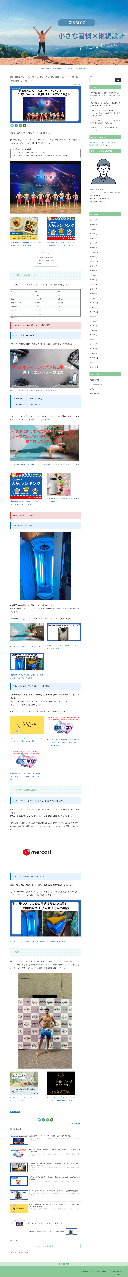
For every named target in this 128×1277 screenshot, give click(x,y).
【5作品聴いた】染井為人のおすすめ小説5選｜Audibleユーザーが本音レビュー (105, 104)
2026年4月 (93, 234)
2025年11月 (94, 257)
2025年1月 (93, 298)
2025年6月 (93, 275)
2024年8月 (93, 321)
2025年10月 (94, 261)
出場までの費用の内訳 (46, 257)
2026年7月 (93, 224)
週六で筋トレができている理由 (100, 142)
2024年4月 (93, 339)
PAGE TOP (64, 1264)
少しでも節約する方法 (46, 260)
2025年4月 (93, 284)
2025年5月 (93, 280)
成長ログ (93, 389)
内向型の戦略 (94, 380)
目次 (42, 253)
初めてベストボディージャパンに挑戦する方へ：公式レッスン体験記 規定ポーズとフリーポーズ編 (63, 743)
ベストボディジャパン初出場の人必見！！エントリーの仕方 (33, 390)
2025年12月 (94, 252)
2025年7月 (93, 270)
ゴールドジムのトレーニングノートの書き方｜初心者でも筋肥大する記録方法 (105, 121)
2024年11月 (94, 307)
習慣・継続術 (15, 1111)
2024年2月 (93, 349)
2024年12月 (94, 303)
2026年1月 (93, 247)
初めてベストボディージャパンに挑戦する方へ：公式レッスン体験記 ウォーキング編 (26, 776)
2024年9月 (93, 316)
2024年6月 (93, 330)
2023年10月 (94, 367)
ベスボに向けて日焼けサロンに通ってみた (26, 646)
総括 (40, 263)
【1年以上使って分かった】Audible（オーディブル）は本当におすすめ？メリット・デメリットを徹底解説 (105, 113)
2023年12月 (94, 358)
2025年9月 (93, 266)
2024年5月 (93, 335)
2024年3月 (93, 344)
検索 (90, 77)
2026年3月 (93, 238)
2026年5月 (93, 229)
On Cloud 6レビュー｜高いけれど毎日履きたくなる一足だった (105, 129)
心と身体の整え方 (96, 384)
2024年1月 (93, 353)
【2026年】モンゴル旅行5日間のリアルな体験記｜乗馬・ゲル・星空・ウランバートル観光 (105, 95)
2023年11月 (94, 362)
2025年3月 (93, 289)
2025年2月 (93, 293)
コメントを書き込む (45, 1246)
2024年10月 (94, 312)
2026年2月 (93, 243)
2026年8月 (93, 220)
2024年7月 (93, 326)
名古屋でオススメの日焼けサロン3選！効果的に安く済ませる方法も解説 (37, 941)
